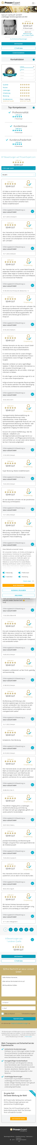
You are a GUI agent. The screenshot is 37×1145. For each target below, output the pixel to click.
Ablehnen (18, 595)
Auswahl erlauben (18, 590)
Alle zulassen (18, 585)
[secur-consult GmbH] (9, 27)
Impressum (18, 1138)
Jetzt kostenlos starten (18, 1118)
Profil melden (28, 1036)
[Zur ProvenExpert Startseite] (10, 3)
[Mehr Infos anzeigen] (9, 72)
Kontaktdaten (17, 59)
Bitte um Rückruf (10, 1014)
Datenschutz (29, 1136)
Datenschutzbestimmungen (19, 1023)
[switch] (19, 572)
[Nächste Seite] (32, 929)
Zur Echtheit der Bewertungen (18, 39)
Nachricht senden (18, 1019)
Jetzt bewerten (18, 44)
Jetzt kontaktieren (19, 53)
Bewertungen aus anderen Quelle (28, 34)
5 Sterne (22, 66)
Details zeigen (27, 581)
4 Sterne (22, 69)
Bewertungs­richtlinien (9, 1136)
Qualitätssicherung (20, 1136)
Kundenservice (7, 99)
